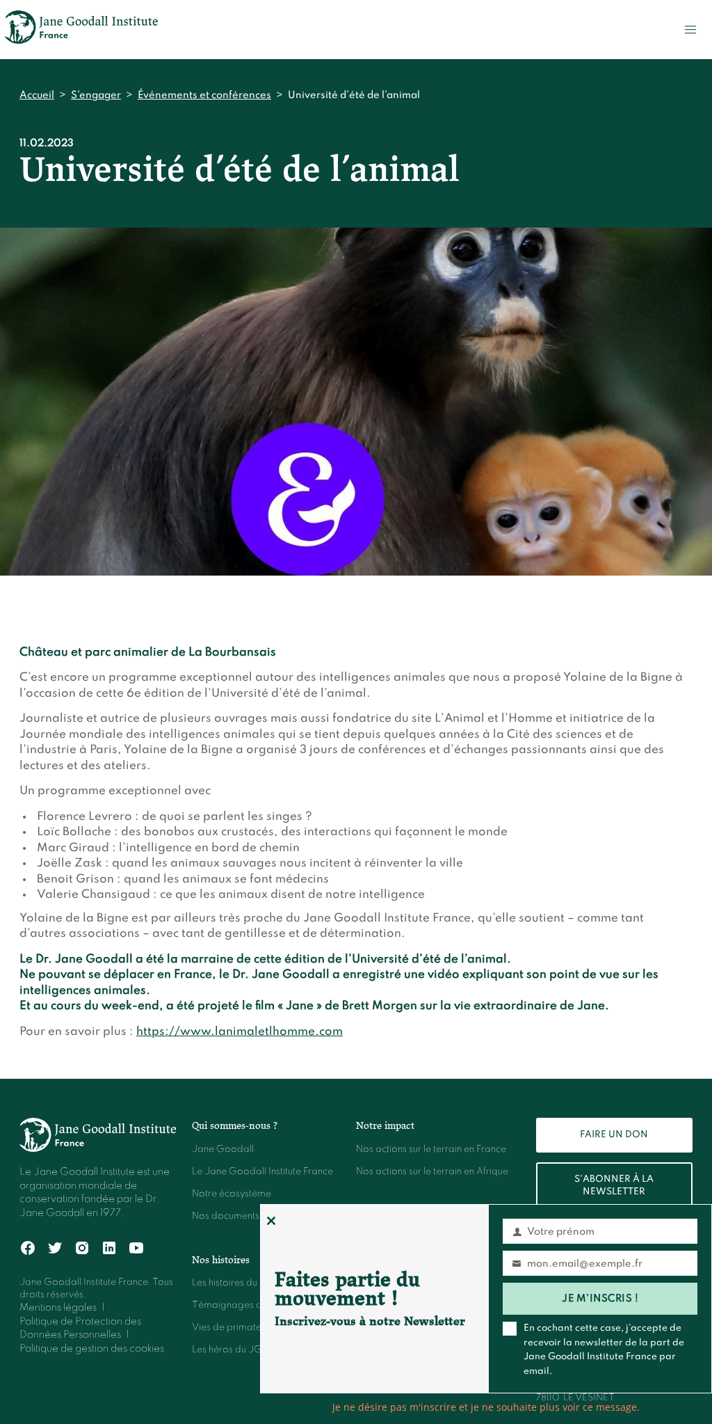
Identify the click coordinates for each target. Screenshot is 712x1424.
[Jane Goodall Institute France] (81, 29)
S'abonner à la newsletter (614, 1185)
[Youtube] (136, 1248)
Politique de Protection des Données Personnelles (80, 1328)
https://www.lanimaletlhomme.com (239, 1032)
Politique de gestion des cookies (91, 1349)
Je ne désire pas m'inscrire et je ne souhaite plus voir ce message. (486, 1407)
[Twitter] (55, 1248)
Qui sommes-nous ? (234, 1125)
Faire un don (614, 1134)
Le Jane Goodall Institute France (262, 1171)
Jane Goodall (223, 1149)
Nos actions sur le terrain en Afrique (432, 1171)
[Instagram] (82, 1248)
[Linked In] (109, 1248)
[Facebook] (28, 1248)
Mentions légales (58, 1308)
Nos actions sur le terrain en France (431, 1149)
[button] (690, 30)
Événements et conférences (204, 95)
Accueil (36, 95)
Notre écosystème (231, 1193)
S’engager (96, 95)
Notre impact (385, 1125)
